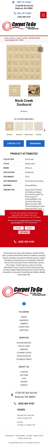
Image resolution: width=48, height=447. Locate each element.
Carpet (18, 38)
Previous (3, 89)
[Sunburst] (9, 126)
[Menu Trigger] (43, 15)
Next (44, 89)
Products (25, 38)
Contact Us (13, 143)
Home (7, 38)
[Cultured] (38, 126)
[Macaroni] (19, 126)
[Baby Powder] (29, 126)
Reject (29, 228)
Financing (35, 143)
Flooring (12, 38)
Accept (18, 228)
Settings (24, 232)
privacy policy (25, 220)
